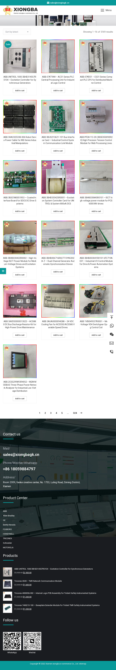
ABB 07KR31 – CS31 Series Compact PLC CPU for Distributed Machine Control (96, 80)
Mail (111, 343)
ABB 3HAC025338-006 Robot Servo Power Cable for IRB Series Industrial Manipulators (19, 140)
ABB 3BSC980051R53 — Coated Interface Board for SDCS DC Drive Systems (19, 200)
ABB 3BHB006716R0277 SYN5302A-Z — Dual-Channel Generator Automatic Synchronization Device (57, 261)
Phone (111, 351)
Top (111, 317)
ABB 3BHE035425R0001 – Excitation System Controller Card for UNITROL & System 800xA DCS (58, 200)
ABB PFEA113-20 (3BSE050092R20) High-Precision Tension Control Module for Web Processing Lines (96, 140)
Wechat (111, 334)
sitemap (82, 664)
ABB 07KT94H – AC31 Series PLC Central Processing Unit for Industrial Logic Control (57, 80)
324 (75, 413)
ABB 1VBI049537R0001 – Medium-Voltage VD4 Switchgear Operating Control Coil (96, 324)
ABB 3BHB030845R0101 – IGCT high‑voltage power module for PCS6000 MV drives (96, 200)
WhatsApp (111, 325)
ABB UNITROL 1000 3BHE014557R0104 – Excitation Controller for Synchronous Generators (19, 80)
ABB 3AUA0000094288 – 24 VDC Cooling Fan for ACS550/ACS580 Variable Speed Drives (58, 324)
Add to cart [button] (19, 91)
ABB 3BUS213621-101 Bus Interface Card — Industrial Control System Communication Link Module (58, 140)
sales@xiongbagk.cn (59, 3)
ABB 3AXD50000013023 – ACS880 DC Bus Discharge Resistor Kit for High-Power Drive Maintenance (19, 324)
